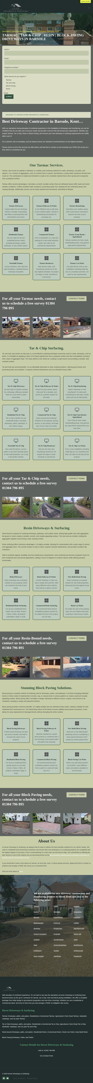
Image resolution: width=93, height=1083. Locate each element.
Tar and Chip (10, 83)
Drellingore (38, 951)
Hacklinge (57, 956)
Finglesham (58, 928)
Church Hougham (40, 934)
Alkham (36, 906)
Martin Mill (77, 934)
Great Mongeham (60, 945)
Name (7, 49)
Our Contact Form (46, 1056)
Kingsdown (78, 912)
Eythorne (57, 923)
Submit (9, 96)
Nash (76, 940)
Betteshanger (38, 923)
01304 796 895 (85, 1)
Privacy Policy (32, 1078)
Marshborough (79, 928)
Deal (35, 945)
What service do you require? (15, 76)
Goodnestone (58, 940)
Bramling (37, 928)
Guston (56, 951)
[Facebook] (3, 1078)
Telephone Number (11, 67)
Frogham (57, 934)
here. (21, 871)
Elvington (57, 912)
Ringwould (77, 956)
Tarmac (8, 80)
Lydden (76, 923)
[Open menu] (89, 7)
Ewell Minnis (58, 917)
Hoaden (76, 906)
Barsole (36, 917)
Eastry (56, 906)
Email (7, 58)
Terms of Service (19, 1078)
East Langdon (39, 956)
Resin (8, 89)
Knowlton (77, 917)
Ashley (36, 912)
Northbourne (78, 945)
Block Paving (10, 86)
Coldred (36, 940)
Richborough (78, 951)
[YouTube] (7, 1078)
